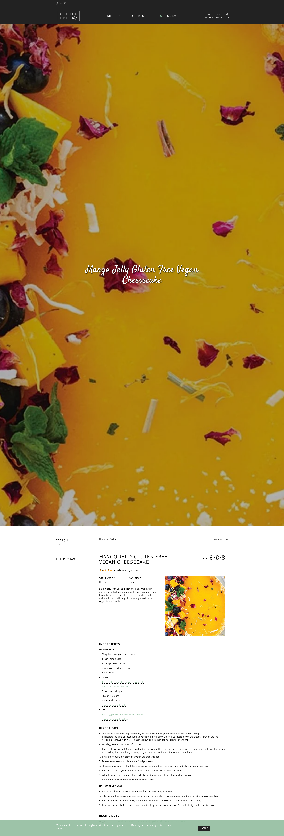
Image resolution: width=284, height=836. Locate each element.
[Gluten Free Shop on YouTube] (61, 3)
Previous (217, 540)
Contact (172, 16)
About (130, 16)
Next (227, 540)
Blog (142, 16)
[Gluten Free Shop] (68, 16)
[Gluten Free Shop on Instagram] (65, 3)
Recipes (156, 16)
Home (102, 539)
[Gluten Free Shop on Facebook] (56, 3)
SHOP (111, 16)
